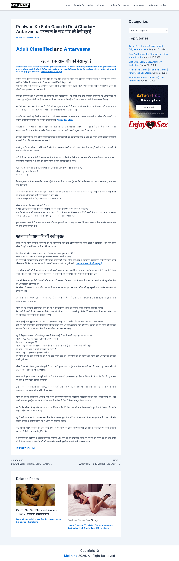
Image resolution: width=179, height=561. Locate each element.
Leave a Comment (24, 519)
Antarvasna (77, 49)
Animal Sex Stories (120, 5)
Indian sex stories (157, 5)
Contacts (101, 5)
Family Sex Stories (93, 525)
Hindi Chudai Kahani (88, 528)
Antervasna (139, 5)
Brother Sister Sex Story (83, 520)
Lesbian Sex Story (41, 519)
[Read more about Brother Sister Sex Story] (92, 500)
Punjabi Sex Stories (83, 5)
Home (67, 5)
